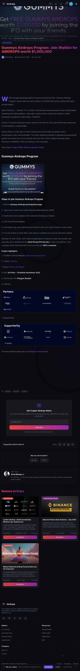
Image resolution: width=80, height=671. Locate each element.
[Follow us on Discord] (14, 618)
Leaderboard (6, 640)
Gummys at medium (16, 267)
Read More (20, 537)
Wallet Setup (46, 636)
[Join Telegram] (71, 4)
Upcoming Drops (7, 633)
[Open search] (51, 3)
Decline (58, 667)
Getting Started (47, 629)
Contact (4, 654)
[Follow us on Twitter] (4, 618)
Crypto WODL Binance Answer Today (28, 147)
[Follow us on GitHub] (25, 618)
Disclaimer (67, 664)
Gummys (13, 261)
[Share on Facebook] (64, 444)
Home (5, 38)
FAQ (43, 640)
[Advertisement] (40, 79)
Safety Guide (46, 633)
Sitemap (75, 664)
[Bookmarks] (61, 4)
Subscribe (39, 427)
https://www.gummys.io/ (36, 256)
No (45, 460)
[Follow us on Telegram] (9, 618)
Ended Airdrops (7, 636)
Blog (10, 38)
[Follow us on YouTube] (20, 618)
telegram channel (36, 351)
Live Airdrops (6, 629)
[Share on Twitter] (60, 444)
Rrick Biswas (16, 474)
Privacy (59, 664)
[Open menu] (76, 4)
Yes (35, 460)
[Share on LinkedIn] (68, 444)
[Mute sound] (56, 4)
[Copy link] (72, 444)
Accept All (48, 667)
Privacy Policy (67, 667)
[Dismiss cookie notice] (75, 667)
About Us (4, 650)
